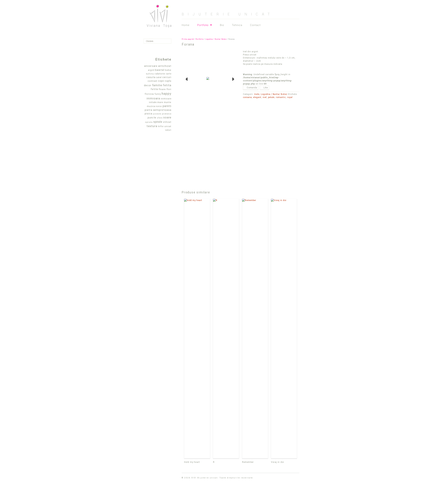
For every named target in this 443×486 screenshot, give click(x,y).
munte (167, 102)
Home (185, 25)
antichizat (164, 66)
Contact (255, 25)
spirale (157, 121)
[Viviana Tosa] (159, 15)
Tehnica (237, 25)
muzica (151, 106)
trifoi (161, 126)
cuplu (168, 80)
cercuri (166, 77)
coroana (247, 97)
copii (161, 80)
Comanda (252, 87)
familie (157, 85)
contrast (152, 81)
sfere (159, 118)
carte (168, 74)
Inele (256, 94)
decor (147, 85)
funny (158, 94)
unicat (167, 126)
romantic (281, 97)
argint (151, 70)
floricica (149, 94)
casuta (150, 77)
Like (266, 87)
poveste (157, 114)
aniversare (151, 66)
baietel (159, 70)
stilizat (167, 122)
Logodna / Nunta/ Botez (216, 39)
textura (152, 126)
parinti (167, 106)
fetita (167, 85)
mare (160, 102)
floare (162, 89)
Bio (222, 25)
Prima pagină (188, 39)
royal (290, 97)
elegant (257, 97)
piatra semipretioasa (158, 110)
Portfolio (203, 25)
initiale (153, 102)
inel (265, 97)
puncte (152, 117)
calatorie (160, 73)
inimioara (153, 98)
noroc (159, 106)
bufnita (150, 74)
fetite (154, 89)
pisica (148, 113)
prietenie (166, 114)
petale (271, 97)
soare (167, 117)
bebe (168, 70)
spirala (149, 122)
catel (159, 77)
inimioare (166, 98)
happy (166, 94)
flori (168, 89)
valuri (168, 130)
